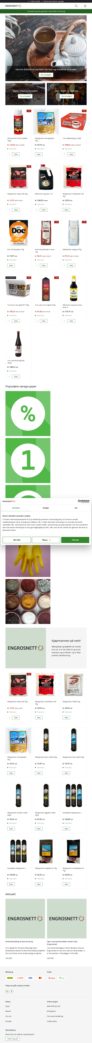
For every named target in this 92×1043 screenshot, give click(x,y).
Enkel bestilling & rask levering (19, 942)
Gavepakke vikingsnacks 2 (72, 813)
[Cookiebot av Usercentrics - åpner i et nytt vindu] (79, 501)
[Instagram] (7, 991)
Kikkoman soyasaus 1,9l (44, 194)
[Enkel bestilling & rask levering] (25, 918)
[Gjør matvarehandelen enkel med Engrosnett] (67, 918)
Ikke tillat (16, 540)
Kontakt (8, 1021)
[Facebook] (11, 991)
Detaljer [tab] (46, 508)
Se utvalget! (46, 75)
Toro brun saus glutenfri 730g (18, 305)
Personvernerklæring (55, 1016)
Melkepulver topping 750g (72, 249)
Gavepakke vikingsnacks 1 (16, 868)
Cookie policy (52, 1021)
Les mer (8, 958)
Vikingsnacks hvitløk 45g (71, 701)
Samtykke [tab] (16, 508)
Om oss (8, 1016)
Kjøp (39, 154)
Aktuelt (8, 1011)
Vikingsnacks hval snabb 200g (73, 757)
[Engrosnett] (13, 6)
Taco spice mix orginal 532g (45, 305)
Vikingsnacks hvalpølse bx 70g (46, 868)
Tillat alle (75, 540)
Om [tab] (76, 508)
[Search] (76, 6)
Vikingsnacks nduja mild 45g (17, 194)
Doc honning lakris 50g (15, 249)
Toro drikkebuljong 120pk (72, 138)
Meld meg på (12, 1039)
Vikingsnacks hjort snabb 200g (46, 757)
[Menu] (85, 6)
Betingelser (51, 1011)
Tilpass (45, 540)
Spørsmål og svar (53, 1006)
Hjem (7, 1006)
